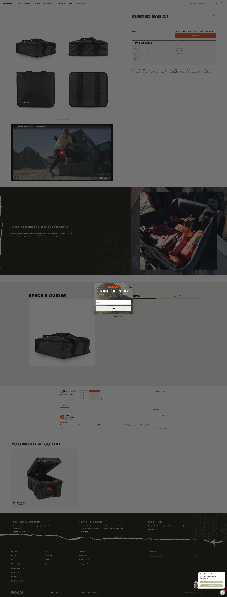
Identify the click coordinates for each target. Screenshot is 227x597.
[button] (222, 592)
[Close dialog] (131, 285)
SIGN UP (113, 308)
